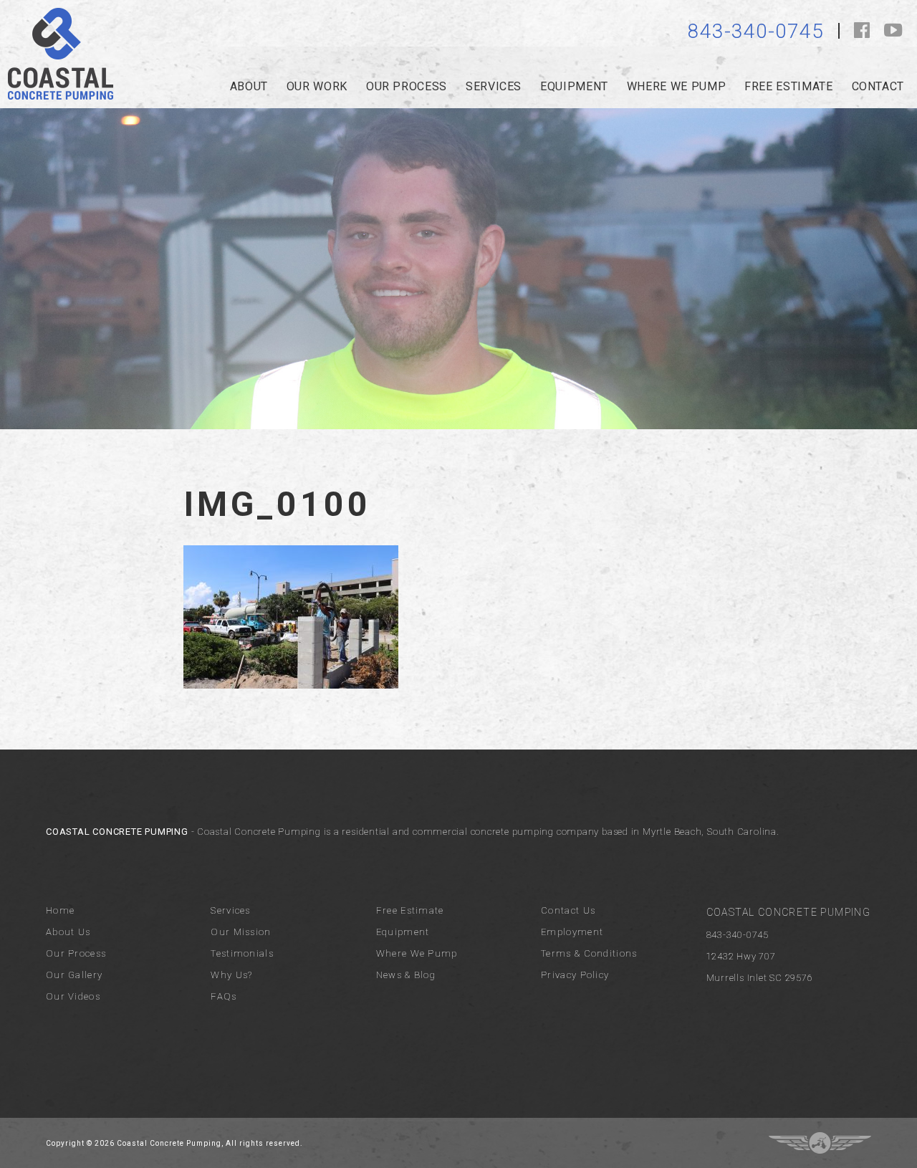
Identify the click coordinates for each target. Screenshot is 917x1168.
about (249, 86)
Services (230, 910)
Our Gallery (74, 975)
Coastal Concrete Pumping (60, 54)
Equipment (574, 86)
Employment (572, 932)
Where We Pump (417, 953)
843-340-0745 (756, 31)
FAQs (223, 996)
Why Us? (231, 975)
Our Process (76, 953)
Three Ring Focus (820, 1143)
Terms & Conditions (589, 953)
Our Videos (73, 996)
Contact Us (568, 910)
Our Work (317, 86)
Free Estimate (788, 86)
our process (406, 86)
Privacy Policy (575, 975)
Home (60, 910)
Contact (878, 86)
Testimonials (242, 953)
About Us (68, 932)
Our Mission (241, 932)
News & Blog (406, 975)
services (494, 86)
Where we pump (676, 86)
